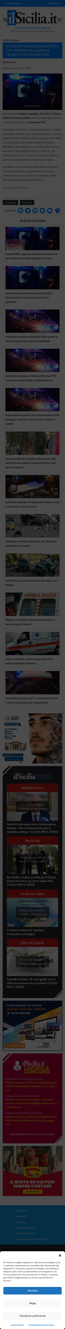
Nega (32, 1303)
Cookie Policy (17, 1324)
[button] (60, 1255)
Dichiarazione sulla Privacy (41, 1324)
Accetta (33, 1290)
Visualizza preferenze (32, 1315)
